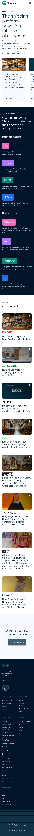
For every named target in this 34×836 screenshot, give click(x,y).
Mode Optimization (8, 747)
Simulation (5, 721)
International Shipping (6, 774)
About (21, 724)
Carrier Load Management (6, 754)
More (3, 798)
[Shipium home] (10, 3)
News (21, 734)
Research (5, 710)
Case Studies (6, 792)
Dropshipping (6, 771)
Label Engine (6, 761)
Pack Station (6, 764)
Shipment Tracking (8, 732)
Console (21, 700)
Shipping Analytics (8, 782)
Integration (22, 711)
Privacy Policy (6, 804)
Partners (21, 731)
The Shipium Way (24, 721)
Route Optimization (8, 735)
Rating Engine (6, 758)
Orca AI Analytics (7, 700)
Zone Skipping (6, 750)
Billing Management (8, 779)
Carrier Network (24, 708)
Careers (21, 727)
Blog (3, 795)
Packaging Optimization (6, 739)
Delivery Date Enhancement (6, 728)
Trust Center (6, 801)
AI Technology (6, 703)
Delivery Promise (7, 724)
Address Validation (8, 743)
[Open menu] (30, 3)
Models (4, 706)
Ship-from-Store (7, 767)
